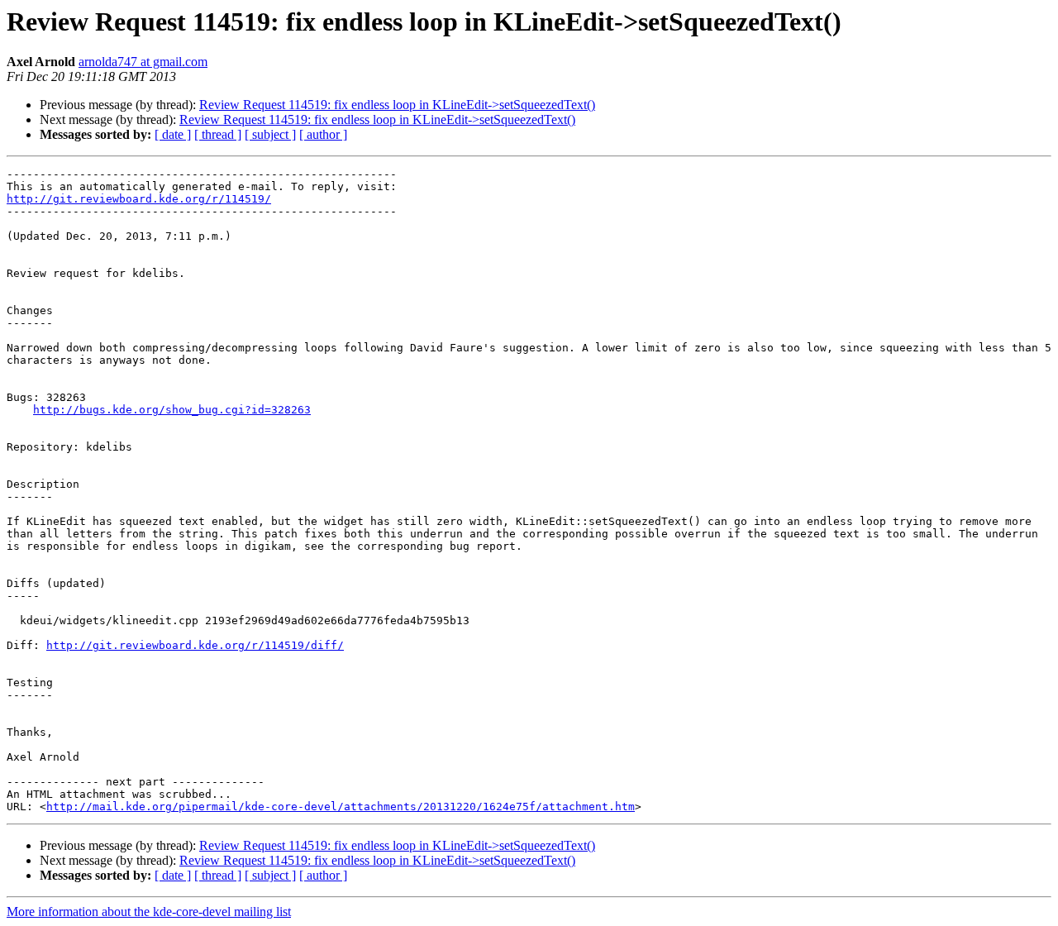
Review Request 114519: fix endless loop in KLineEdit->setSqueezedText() (397, 105)
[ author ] (323, 134)
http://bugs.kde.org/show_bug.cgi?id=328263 (172, 409)
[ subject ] (270, 134)
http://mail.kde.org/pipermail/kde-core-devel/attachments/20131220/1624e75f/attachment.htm (340, 806)
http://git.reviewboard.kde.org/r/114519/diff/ (195, 645)
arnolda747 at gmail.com (143, 62)
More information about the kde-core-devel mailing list (149, 912)
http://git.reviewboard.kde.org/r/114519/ (139, 199)
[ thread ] (217, 134)
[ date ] (173, 134)
